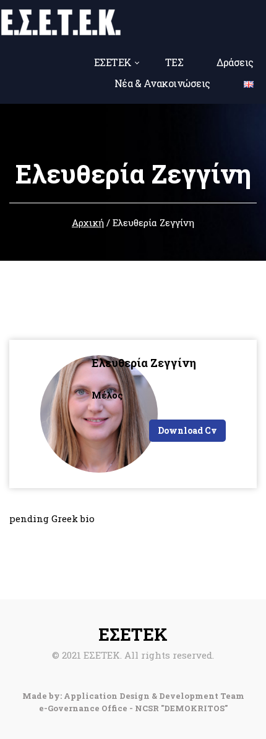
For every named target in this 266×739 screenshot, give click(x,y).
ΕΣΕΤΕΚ (113, 62)
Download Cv (187, 430)
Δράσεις (235, 62)
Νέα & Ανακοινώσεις (162, 83)
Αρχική (88, 222)
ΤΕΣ (174, 62)
